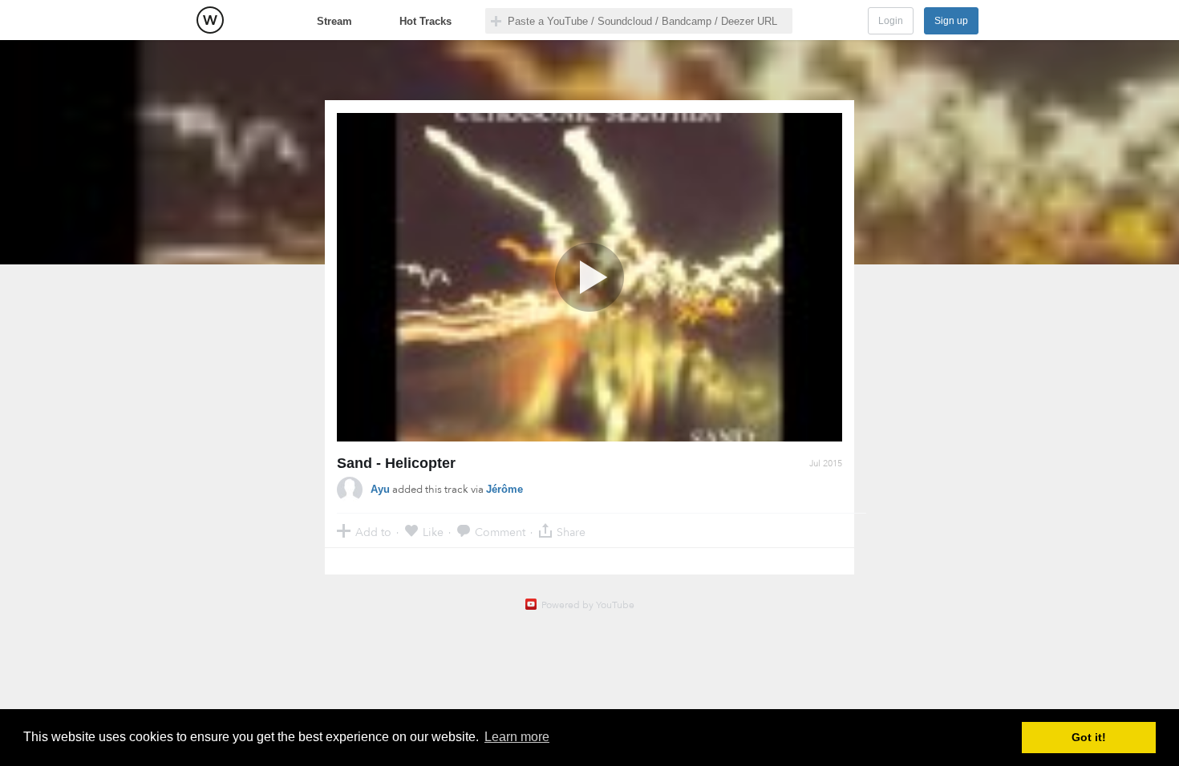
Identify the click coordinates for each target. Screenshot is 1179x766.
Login (890, 20)
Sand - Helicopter (396, 463)
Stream (334, 21)
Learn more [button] (516, 737)
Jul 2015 (825, 464)
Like (433, 531)
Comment (500, 531)
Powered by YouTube (587, 605)
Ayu (380, 489)
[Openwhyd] (210, 20)
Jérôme (504, 489)
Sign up (951, 20)
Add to (373, 531)
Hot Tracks (425, 21)
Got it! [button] (1089, 737)
